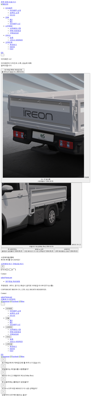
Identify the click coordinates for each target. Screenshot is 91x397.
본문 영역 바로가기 (8, 2)
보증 (11, 38)
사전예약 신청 (15, 28)
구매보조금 (14, 33)
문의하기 (13, 45)
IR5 (11, 22)
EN (2, 53)
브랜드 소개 (14, 13)
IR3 (11, 20)
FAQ (11, 49)
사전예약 (8, 26)
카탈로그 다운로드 (8, 299)
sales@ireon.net (6, 277)
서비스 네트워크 (16, 40)
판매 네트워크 (15, 31)
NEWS (12, 47)
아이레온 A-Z (15, 24)
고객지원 (8, 42)
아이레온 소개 (15, 10)
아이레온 (8, 8)
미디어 (12, 15)
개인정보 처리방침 (12, 281)
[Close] (3, 303)
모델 (7, 17)
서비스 (8, 35)
